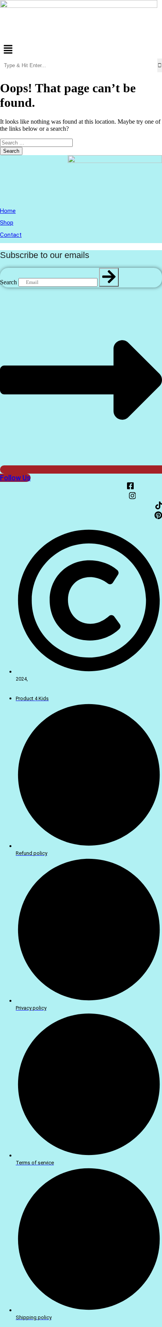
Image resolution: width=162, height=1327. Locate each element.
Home (8, 210)
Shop (6, 222)
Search (8, 281)
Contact (11, 234)
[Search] (109, 277)
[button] (81, 50)
